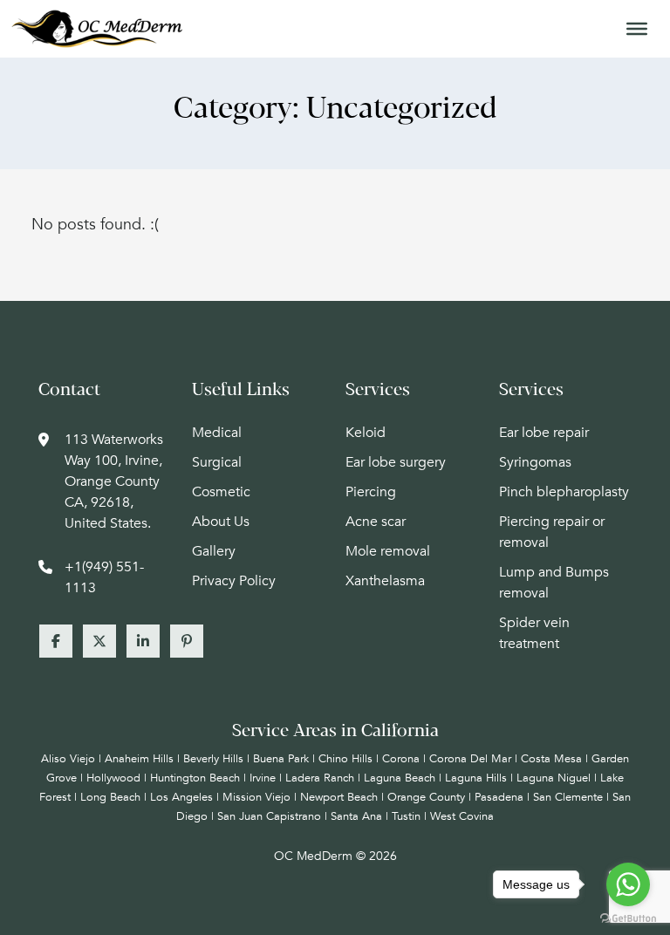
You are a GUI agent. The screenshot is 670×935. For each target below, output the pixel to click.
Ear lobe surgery (395, 462)
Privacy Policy (234, 580)
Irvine (263, 778)
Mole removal (387, 551)
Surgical (217, 462)
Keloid (365, 432)
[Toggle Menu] (636, 29)
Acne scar (375, 521)
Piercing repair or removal (552, 532)
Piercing (370, 492)
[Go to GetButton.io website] (628, 917)
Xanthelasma (385, 580)
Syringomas (535, 462)
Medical (217, 432)
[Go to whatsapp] (628, 884)
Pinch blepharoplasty (564, 492)
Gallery (214, 551)
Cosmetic (221, 492)
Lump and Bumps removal (554, 583)
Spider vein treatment (534, 633)
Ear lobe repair (544, 432)
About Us (221, 521)
